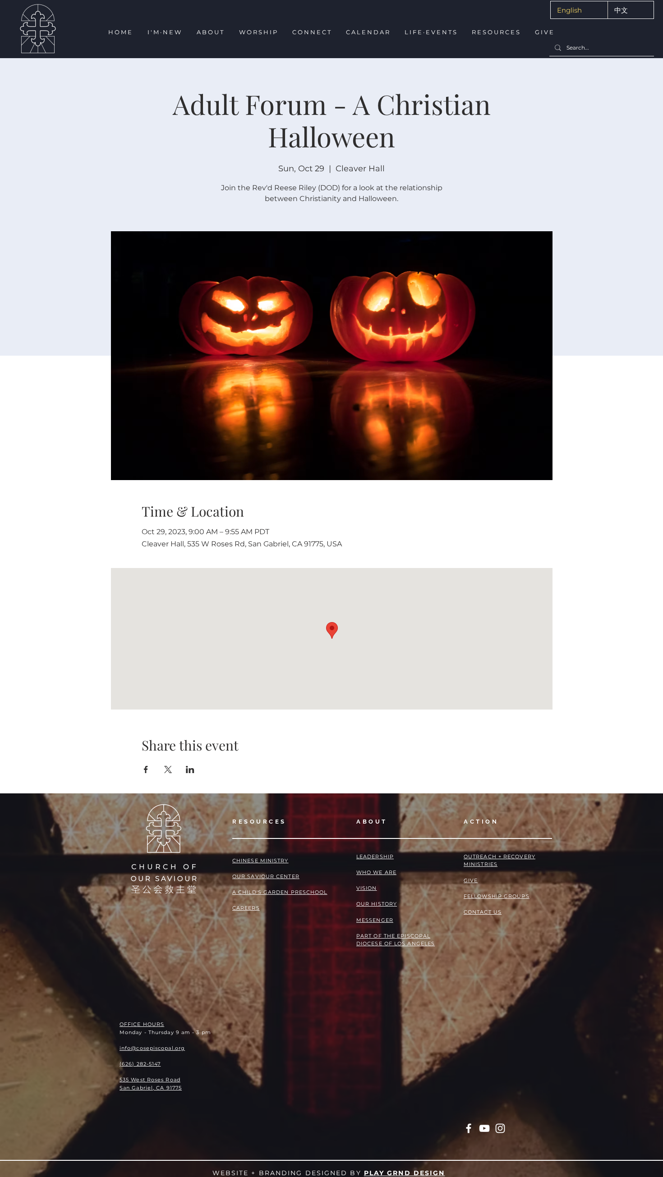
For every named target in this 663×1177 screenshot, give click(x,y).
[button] (164, 32)
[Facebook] (468, 1128)
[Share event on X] (168, 769)
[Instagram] (500, 1128)
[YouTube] (484, 1128)
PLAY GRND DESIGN (404, 1173)
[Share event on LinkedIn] (190, 769)
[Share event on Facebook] (146, 769)
